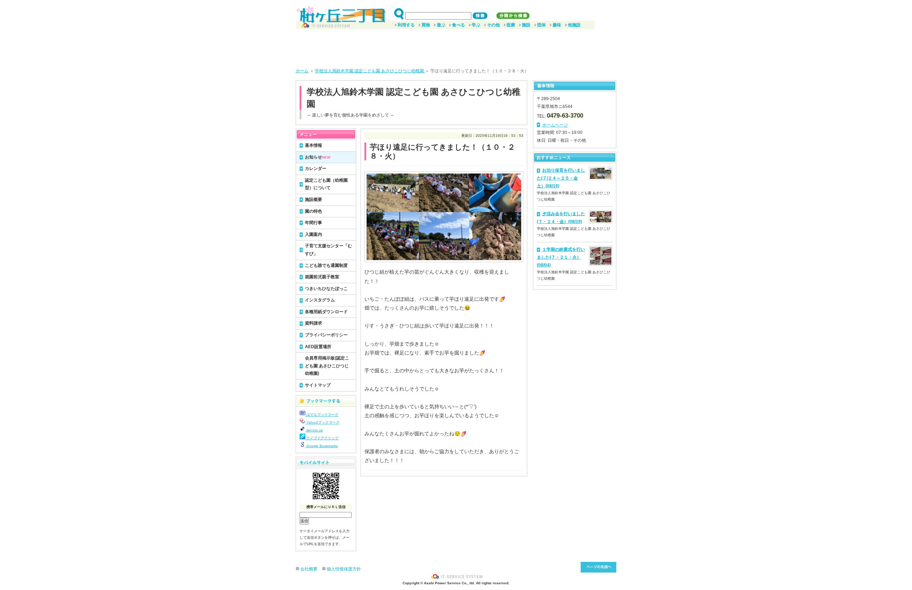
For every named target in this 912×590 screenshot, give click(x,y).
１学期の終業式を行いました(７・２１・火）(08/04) (561, 257)
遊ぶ (441, 24)
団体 (541, 24)
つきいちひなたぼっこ (326, 288)
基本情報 (313, 145)
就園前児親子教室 (322, 276)
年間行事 (313, 222)
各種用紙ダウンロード (326, 311)
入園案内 (313, 234)
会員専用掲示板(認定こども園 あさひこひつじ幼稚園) (327, 366)
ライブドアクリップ (321, 438)
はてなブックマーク (321, 414)
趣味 (557, 24)
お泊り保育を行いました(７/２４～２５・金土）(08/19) (561, 178)
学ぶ (476, 24)
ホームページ (555, 125)
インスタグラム (320, 299)
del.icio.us (314, 430)
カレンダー (315, 168)
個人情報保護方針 (344, 568)
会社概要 (308, 568)
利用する (406, 24)
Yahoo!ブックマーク (322, 422)
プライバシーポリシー (326, 334)
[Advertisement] (456, 46)
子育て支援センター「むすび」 (328, 249)
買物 (425, 24)
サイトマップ (318, 385)
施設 (526, 24)
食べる (458, 24)
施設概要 (313, 199)
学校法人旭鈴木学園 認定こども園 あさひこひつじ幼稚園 (370, 70)
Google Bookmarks (321, 446)
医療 (511, 24)
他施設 (574, 24)
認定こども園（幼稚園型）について (326, 184)
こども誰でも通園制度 (326, 265)
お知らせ (317, 157)
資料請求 (313, 323)
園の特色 (313, 211)
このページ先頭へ (598, 567)
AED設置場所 (318, 346)
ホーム (302, 70)
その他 (493, 24)
